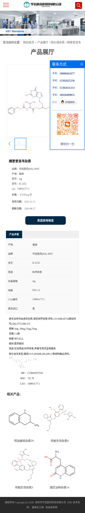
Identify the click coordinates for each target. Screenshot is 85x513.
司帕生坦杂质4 (60, 440)
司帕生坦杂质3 (24, 487)
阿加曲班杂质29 (24, 440)
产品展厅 (42, 42)
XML (69, 502)
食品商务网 (51, 507)
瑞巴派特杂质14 (59, 487)
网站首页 (28, 42)
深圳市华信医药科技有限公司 (50, 502)
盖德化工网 (38, 507)
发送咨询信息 (45, 220)
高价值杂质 (58, 42)
